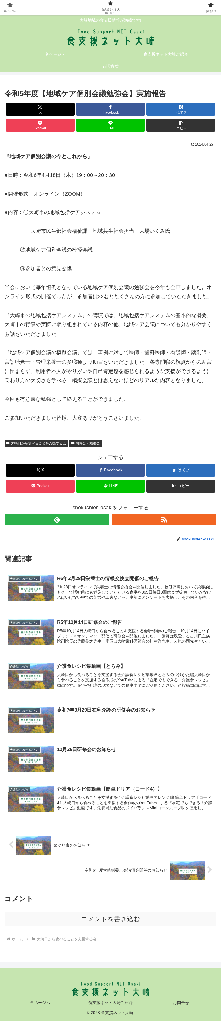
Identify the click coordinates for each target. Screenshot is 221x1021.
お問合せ (181, 1002)
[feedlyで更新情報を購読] (57, 519)
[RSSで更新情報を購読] (164, 519)
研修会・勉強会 (88, 443)
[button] (180, 125)
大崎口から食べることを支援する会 (38, 443)
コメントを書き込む (110, 919)
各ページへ (40, 1002)
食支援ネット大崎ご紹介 (110, 1002)
